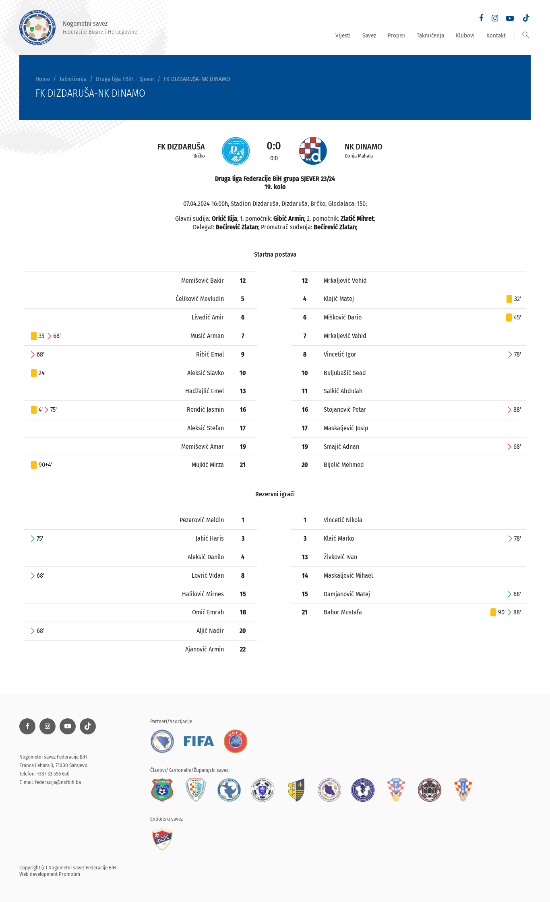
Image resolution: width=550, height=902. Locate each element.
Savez (369, 35)
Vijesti (343, 35)
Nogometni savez (100, 27)
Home (42, 79)
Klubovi (465, 35)
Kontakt (496, 35)
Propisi (396, 35)
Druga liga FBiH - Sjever (125, 79)
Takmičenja (430, 35)
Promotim (69, 874)
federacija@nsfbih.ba (58, 782)
